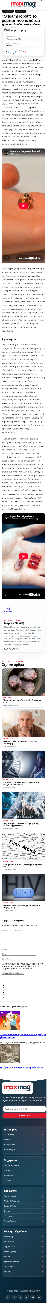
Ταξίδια (7, 1257)
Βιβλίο (7, 1140)
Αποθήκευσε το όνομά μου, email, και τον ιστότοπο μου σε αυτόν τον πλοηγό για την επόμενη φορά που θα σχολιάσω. (22, 966)
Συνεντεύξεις (9, 1150)
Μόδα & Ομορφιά (11, 1201)
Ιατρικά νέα (7, 11)
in (18, 52)
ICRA (36, 59)
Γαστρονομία (10, 1196)
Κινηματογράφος (11, 1165)
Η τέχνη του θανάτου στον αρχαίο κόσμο (21, 1067)
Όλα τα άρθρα (11, 649)
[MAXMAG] (23, 5)
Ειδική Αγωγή (10, 1251)
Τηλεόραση (9, 1175)
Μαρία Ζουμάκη (14, 623)
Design (7, 1211)
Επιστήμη (8, 1237)
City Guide (8, 1266)
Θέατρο (7, 1170)
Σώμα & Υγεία (10, 1206)
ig (26, 1297)
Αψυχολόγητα (10, 1221)
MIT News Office (26, 501)
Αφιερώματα (9, 1145)
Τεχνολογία (20, 11)
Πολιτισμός (9, 1135)
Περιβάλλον (9, 1247)
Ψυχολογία (9, 1216)
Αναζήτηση (24, 1115)
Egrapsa (7, 1271)
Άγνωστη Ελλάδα (11, 1261)
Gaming (7, 1180)
